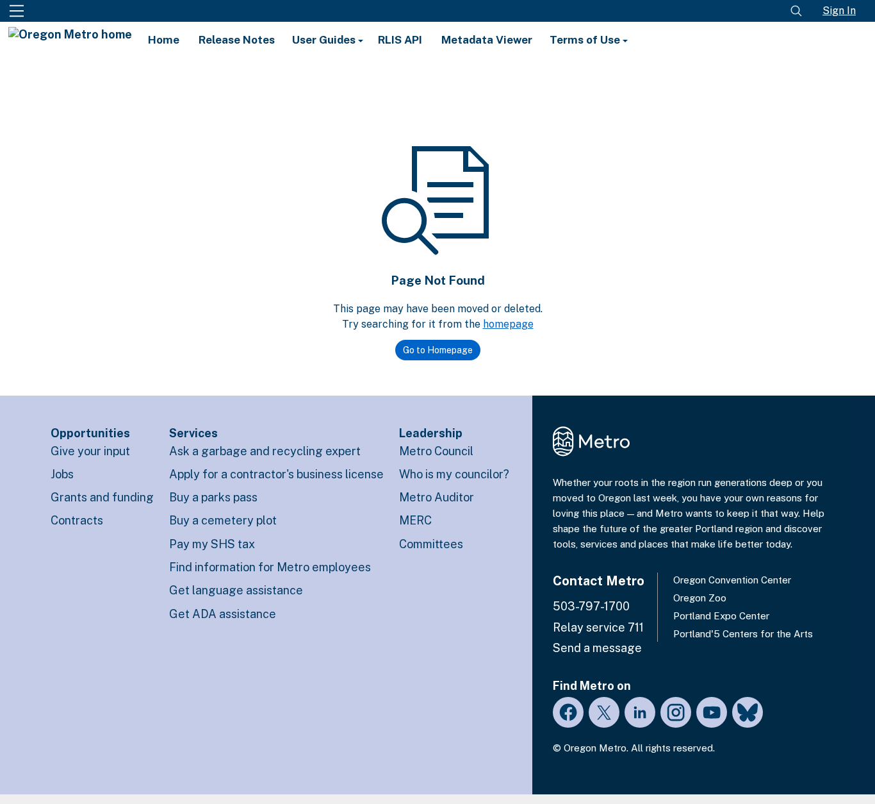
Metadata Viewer (486, 39)
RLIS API (400, 39)
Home (163, 39)
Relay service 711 (598, 627)
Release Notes (237, 39)
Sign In (839, 10)
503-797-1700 (591, 606)
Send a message (597, 648)
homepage (508, 324)
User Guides (325, 39)
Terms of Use (586, 39)
